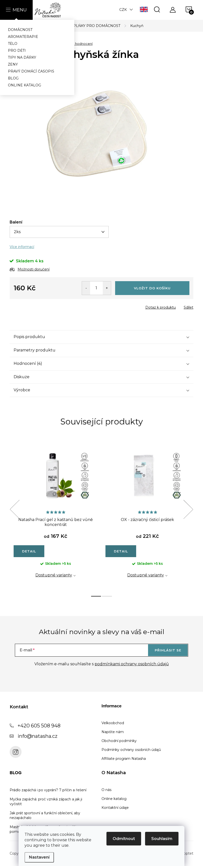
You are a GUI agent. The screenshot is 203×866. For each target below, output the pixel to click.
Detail (29, 551)
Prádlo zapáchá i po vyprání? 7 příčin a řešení (48, 790)
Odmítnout (124, 838)
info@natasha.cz (37, 736)
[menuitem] (37, 30)
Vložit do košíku (152, 288)
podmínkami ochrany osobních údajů (132, 664)
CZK (123, 9)
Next (188, 509)
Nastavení (39, 857)
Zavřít (38, 306)
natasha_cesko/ (16, 752)
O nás (106, 790)
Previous (15, 509)
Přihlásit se (168, 650)
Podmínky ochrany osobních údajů (131, 749)
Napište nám (113, 732)
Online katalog (114, 798)
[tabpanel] (56, 515)
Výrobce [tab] (22, 390)
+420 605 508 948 (39, 726)
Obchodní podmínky (119, 741)
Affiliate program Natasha (124, 758)
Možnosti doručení (34, 269)
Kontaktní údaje (115, 807)
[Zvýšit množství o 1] (107, 288)
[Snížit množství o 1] (86, 288)
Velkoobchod (113, 723)
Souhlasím (161, 838)
